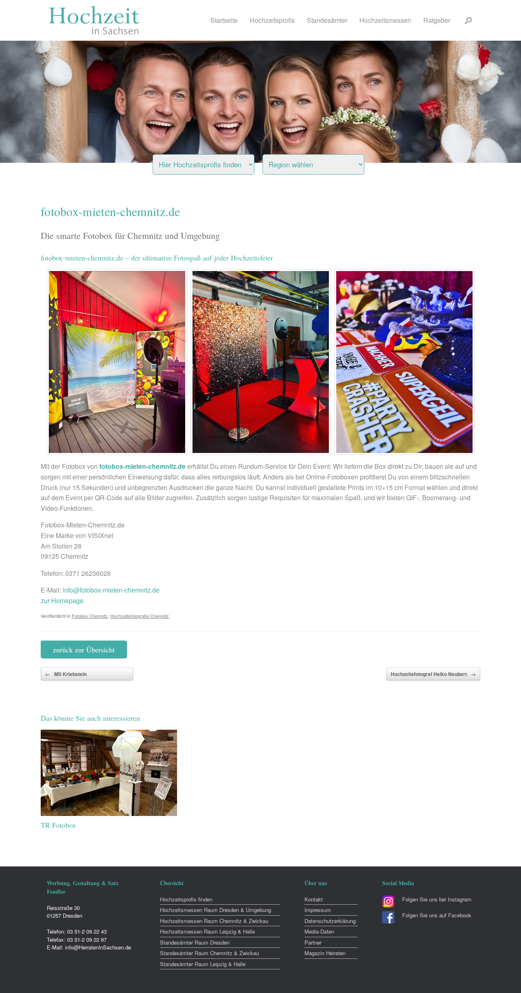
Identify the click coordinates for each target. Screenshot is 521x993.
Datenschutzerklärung (330, 921)
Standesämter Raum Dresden (195, 942)
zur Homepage (62, 600)
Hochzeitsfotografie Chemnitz (139, 615)
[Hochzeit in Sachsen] (94, 20)
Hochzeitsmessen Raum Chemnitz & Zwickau (214, 921)
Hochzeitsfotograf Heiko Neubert (433, 674)
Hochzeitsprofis (272, 20)
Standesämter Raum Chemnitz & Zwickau (209, 953)
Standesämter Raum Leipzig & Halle (202, 964)
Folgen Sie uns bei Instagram (436, 899)
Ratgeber (436, 20)
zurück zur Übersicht (84, 649)
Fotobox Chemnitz (90, 615)
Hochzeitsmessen (385, 20)
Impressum (317, 910)
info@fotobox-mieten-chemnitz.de (111, 590)
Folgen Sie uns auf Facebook (436, 915)
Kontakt (313, 899)
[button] (468, 20)
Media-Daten (319, 931)
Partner (313, 942)
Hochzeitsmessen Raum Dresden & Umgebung (215, 910)
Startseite (224, 20)
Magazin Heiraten (325, 953)
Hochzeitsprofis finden (186, 899)
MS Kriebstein (66, 674)
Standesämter (327, 20)
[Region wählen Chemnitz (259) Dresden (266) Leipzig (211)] (323, 162)
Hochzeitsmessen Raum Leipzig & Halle (207, 931)
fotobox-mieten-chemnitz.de (142, 466)
